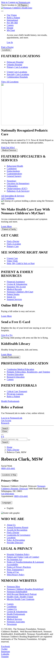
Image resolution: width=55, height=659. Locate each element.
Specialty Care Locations (18, 74)
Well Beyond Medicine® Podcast (22, 594)
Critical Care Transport (17, 391)
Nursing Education (15, 374)
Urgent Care (12, 258)
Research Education (16, 377)
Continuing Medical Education (20, 369)
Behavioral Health (15, 166)
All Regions (23, 5)
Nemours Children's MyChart (20, 292)
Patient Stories (13, 294)
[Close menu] (2, 11)
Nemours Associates (16, 621)
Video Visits (12, 261)
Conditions (11, 606)
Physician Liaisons (15, 394)
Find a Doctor (13, 241)
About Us (11, 525)
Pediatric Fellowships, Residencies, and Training (28, 372)
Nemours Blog (13, 586)
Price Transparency (15, 569)
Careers (10, 25)
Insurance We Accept (16, 287)
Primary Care (13, 246)
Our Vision (12, 15)
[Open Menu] (2, 434)
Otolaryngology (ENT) (17, 188)
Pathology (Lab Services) (18, 191)
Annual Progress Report (17, 527)
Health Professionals (16, 614)
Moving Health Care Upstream (20, 599)
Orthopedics (12, 186)
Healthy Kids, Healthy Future (20, 596)
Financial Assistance (16, 281)
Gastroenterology (14, 173)
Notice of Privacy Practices (19, 567)
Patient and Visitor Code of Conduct (23, 557)
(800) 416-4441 (21, 496)
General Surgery (14, 176)
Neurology (11, 181)
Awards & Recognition (17, 530)
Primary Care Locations (17, 67)
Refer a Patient (13, 17)
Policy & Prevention (16, 540)
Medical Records (14, 289)
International (12, 20)
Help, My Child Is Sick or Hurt (21, 263)
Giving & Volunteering (17, 284)
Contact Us (12, 609)
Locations (11, 537)
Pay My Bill (12, 22)
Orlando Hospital (14, 64)
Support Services (14, 299)
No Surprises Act (14, 559)
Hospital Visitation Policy (18, 554)
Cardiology (12, 168)
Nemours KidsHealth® (17, 591)
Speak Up (11, 297)
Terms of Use (13, 572)
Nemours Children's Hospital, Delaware (23, 487)
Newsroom (12, 624)
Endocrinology (13, 171)
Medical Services (14, 619)
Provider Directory (15, 542)
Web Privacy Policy (15, 574)
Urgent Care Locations (17, 72)
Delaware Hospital (15, 62)
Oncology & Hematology (18, 183)
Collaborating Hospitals (17, 77)
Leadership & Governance (18, 535)
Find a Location (14, 244)
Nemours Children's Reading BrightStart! (25, 589)
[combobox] (14, 439)
